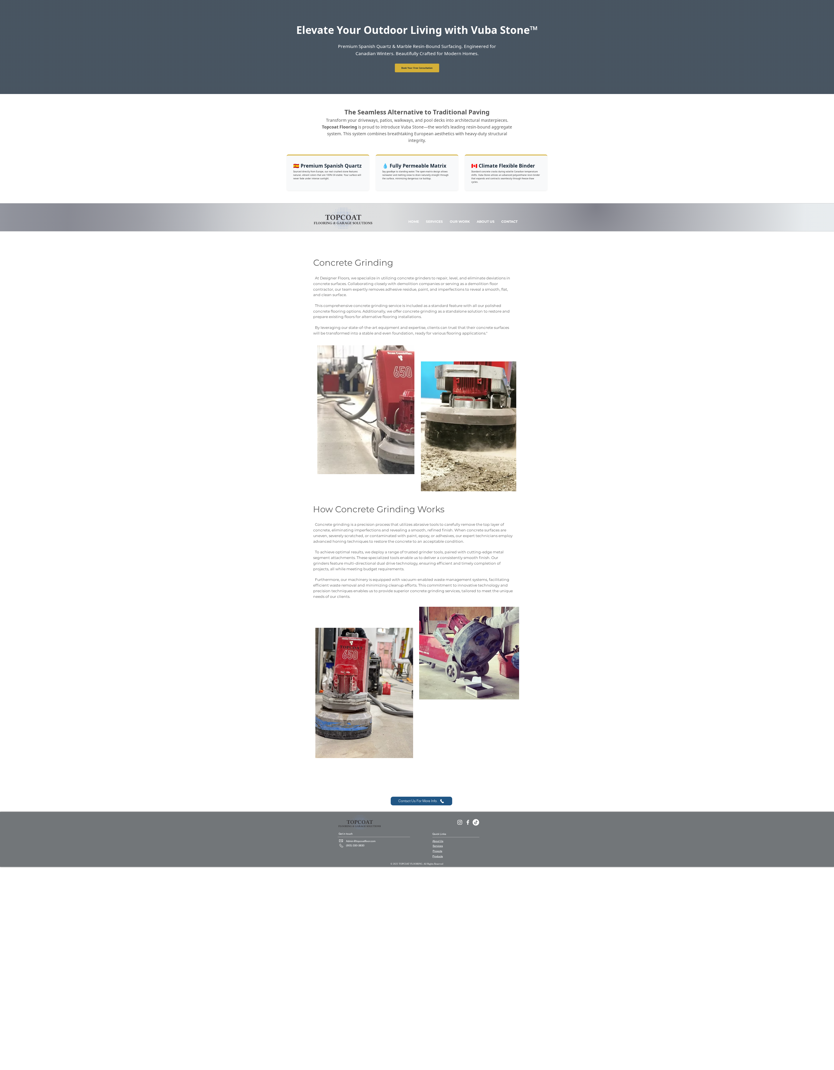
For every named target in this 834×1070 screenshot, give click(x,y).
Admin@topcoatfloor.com (361, 841)
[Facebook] (468, 822)
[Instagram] (460, 822)
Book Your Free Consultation (417, 67)
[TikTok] (476, 822)
